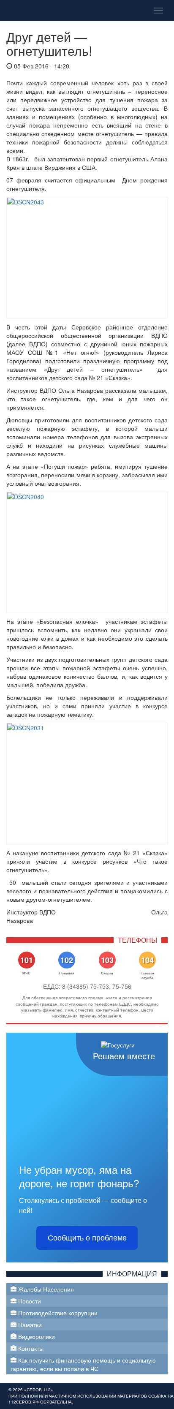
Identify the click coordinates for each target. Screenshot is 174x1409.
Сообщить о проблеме (87, 1238)
